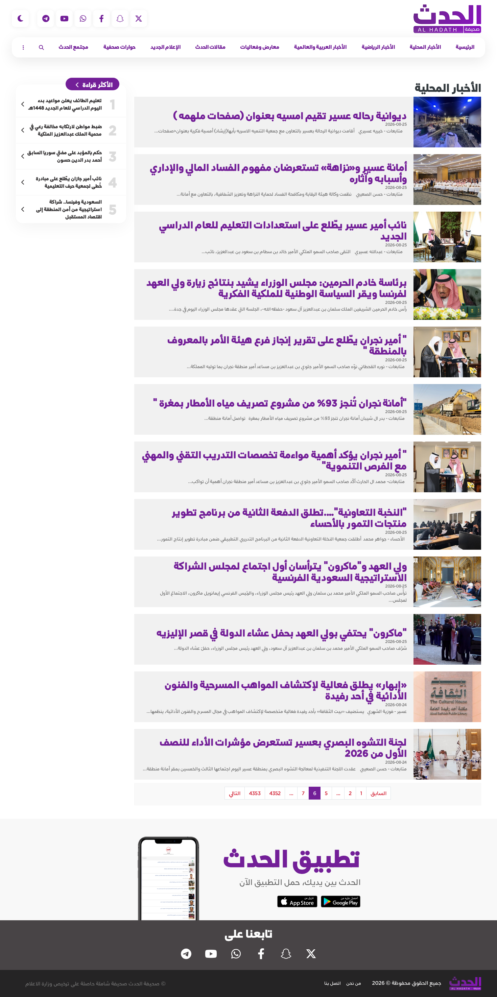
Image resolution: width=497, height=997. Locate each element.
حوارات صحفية (119, 47)
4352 (275, 793)
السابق (378, 793)
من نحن (353, 983)
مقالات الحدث (210, 47)
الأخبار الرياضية (378, 47)
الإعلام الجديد (165, 47)
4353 (255, 793)
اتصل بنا (332, 983)
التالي (234, 793)
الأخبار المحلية (425, 47)
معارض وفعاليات (259, 47)
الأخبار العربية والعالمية (320, 47)
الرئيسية (465, 47)
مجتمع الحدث (73, 47)
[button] (41, 47)
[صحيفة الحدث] (447, 18)
